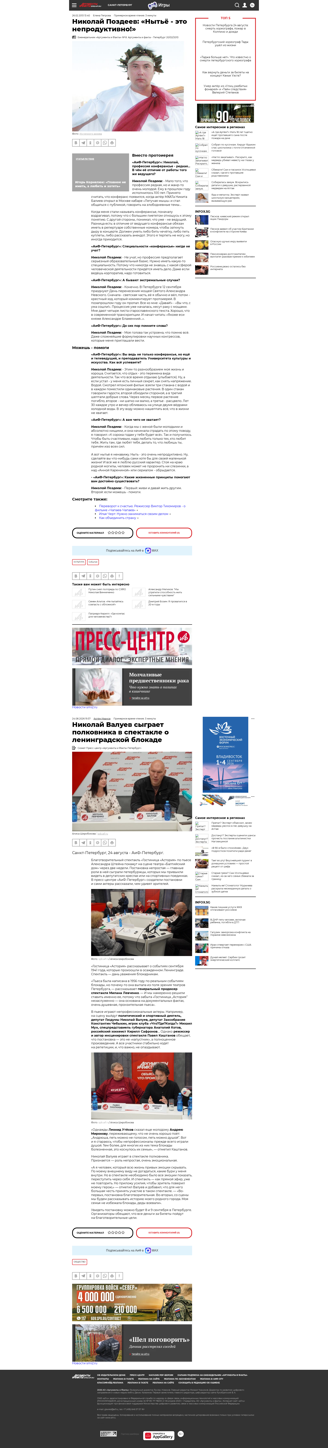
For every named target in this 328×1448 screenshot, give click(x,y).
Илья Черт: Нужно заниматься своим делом (133, 514)
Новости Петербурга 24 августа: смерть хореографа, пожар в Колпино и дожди (225, 28)
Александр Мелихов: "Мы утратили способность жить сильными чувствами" (165, 592)
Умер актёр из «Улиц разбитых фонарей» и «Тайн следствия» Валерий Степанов (225, 89)
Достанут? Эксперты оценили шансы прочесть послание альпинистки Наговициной (233, 838)
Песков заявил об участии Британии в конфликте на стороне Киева (232, 230)
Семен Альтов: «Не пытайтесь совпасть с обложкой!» (105, 603)
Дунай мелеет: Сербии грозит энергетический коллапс (228, 958)
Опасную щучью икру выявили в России (228, 243)
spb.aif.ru (103, 833)
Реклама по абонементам (180, 1379)
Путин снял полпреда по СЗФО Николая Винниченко (107, 591)
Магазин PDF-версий (161, 1375)
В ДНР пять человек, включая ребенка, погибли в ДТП (227, 921)
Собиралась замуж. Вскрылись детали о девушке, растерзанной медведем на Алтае (231, 185)
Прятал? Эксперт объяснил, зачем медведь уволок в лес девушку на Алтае (231, 825)
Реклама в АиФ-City (211, 1379)
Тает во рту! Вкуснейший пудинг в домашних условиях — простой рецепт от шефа (231, 863)
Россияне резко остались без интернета (227, 268)
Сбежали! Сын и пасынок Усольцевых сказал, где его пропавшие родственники (233, 172)
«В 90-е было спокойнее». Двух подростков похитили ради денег (231, 849)
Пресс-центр (137, 1375)
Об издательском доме (111, 1375)
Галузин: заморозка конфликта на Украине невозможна (230, 933)
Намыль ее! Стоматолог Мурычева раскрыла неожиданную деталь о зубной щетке (231, 888)
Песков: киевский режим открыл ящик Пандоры (229, 217)
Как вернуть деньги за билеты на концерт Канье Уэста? (225, 74)
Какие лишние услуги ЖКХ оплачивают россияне (226, 908)
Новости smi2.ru (84, 707)
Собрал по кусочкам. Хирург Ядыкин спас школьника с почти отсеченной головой (233, 147)
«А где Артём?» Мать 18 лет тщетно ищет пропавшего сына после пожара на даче (232, 135)
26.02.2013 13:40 (81, 15)
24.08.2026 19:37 (81, 718)
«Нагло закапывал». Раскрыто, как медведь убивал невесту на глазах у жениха (232, 160)
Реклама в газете (123, 1379)
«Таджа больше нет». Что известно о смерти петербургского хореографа (225, 59)
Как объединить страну (117, 518)
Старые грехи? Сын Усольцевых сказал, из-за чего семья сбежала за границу (232, 876)
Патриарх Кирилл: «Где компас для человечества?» (106, 615)
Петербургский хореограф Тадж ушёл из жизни (225, 43)
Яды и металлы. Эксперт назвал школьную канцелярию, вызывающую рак (230, 197)
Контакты (103, 1379)
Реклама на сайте (149, 1379)
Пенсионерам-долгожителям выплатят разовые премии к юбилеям (232, 255)
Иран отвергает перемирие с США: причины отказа (231, 946)
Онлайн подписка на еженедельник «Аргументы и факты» (212, 1375)
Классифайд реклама (110, 1383)
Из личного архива (91, 133)
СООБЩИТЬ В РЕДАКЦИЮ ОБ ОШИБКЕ (199, 1383)
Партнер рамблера (130, 1434)
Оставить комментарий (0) (164, 533)
